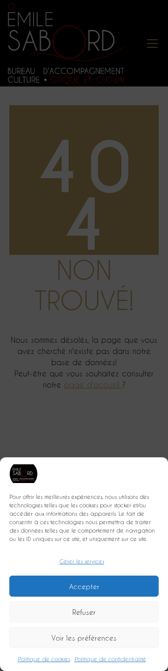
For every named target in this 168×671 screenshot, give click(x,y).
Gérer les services (82, 561)
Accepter (84, 586)
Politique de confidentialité (110, 659)
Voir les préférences (84, 638)
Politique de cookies (44, 659)
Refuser (84, 612)
